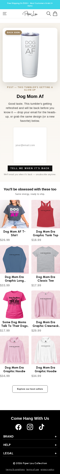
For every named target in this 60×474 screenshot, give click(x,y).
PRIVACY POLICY (47, 469)
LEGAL (30, 453)
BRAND (30, 436)
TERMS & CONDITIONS (15, 469)
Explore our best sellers (30, 389)
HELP (30, 445)
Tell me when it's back (30, 168)
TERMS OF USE (32, 469)
